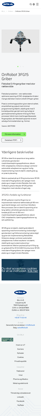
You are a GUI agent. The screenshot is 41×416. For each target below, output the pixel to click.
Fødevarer (20, 371)
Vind (20, 375)
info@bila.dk (30, 325)
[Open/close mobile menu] (37, 4)
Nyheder (20, 353)
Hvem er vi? (20, 345)
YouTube (20, 405)
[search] (31, 4)
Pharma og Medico (20, 379)
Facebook (20, 401)
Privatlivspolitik (20, 361)
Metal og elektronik (20, 383)
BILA (3, 11)
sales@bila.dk (22, 327)
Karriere (20, 349)
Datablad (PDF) (11, 140)
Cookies (20, 357)
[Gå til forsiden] (8, 4)
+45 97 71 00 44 (20, 318)
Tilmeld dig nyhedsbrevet (20, 393)
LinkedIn (20, 397)
